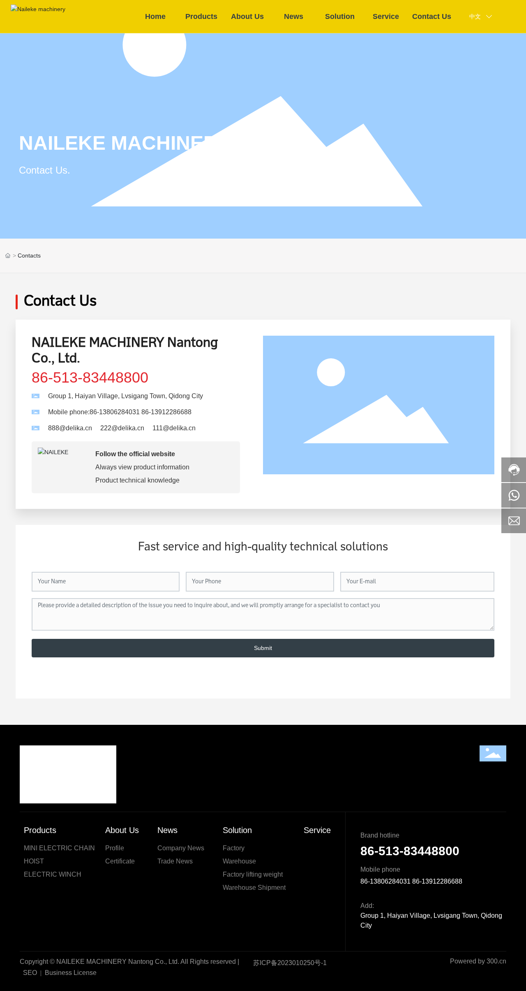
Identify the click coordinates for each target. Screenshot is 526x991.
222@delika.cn (122, 428)
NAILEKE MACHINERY (124, 143)
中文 (475, 16)
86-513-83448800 (90, 377)
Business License (71, 972)
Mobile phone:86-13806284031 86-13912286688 (119, 411)
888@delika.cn (70, 428)
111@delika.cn (174, 428)
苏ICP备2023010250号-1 (290, 962)
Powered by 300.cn (478, 961)
